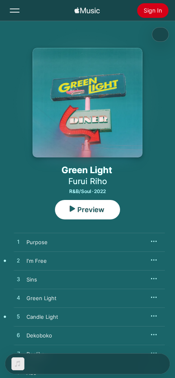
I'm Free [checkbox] (36, 261)
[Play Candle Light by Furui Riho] (18, 316)
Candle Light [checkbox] (42, 317)
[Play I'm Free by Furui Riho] (18, 260)
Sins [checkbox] (31, 279)
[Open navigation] (15, 10)
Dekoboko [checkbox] (39, 335)
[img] (87, 10)
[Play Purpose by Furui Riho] (18, 242)
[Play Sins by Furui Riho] (18, 279)
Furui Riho (87, 181)
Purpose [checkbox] (37, 242)
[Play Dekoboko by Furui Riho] (18, 335)
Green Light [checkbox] (41, 298)
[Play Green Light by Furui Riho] (18, 298)
